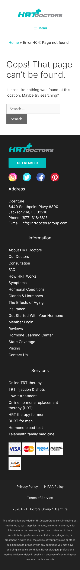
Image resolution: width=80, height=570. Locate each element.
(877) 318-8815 (35, 218)
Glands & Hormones (26, 296)
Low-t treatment (23, 396)
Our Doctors (19, 256)
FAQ (12, 270)
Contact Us (18, 355)
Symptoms (18, 283)
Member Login (21, 322)
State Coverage (22, 342)
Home (14, 42)
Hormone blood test (26, 428)
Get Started (27, 163)
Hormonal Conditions (27, 289)
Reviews (16, 329)
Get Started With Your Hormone (36, 315)
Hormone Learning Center (31, 335)
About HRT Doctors (25, 250)
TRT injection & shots (27, 389)
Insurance (17, 309)
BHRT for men (21, 421)
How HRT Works (22, 276)
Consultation (19, 263)
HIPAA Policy (54, 487)
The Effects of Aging (26, 302)
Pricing (14, 348)
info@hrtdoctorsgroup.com (44, 223)
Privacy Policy (27, 487)
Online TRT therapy (25, 383)
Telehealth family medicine (31, 434)
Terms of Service (40, 498)
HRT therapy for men (26, 414)
